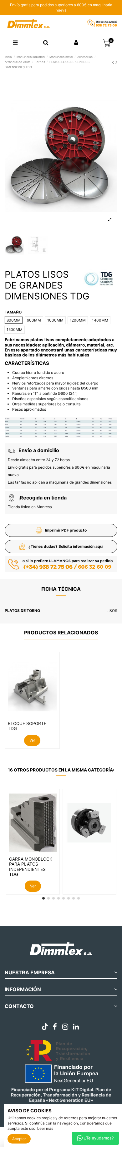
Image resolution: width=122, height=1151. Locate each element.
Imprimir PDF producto (66, 530)
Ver (32, 740)
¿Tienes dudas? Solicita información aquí (65, 546)
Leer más (45, 1128)
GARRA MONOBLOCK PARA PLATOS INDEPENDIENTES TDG (30, 867)
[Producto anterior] (113, 62)
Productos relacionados (61, 632)
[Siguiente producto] (116, 62)
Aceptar (19, 1138)
